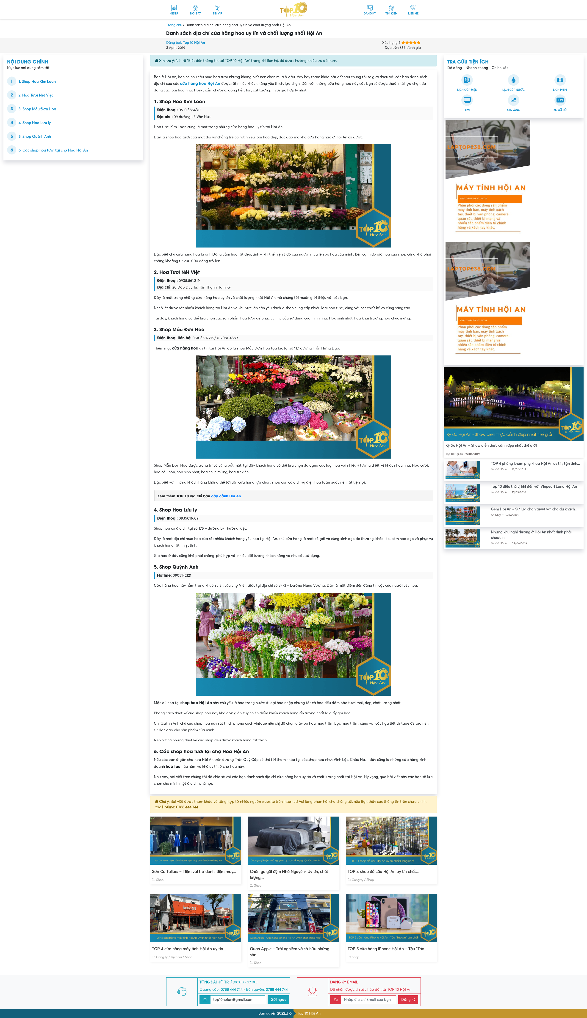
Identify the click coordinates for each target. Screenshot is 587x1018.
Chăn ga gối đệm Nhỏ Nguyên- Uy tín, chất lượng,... (289, 874)
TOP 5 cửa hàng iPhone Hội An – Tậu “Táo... (387, 949)
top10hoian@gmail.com (233, 1000)
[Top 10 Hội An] (293, 9)
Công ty (357, 880)
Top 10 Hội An (309, 1013)
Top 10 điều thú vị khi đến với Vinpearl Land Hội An (534, 486)
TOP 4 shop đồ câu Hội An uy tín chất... (383, 871)
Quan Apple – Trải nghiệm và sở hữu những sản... (289, 952)
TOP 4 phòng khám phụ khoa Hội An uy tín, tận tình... (535, 464)
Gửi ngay (278, 1000)
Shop (160, 880)
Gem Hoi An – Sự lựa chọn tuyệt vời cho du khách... (534, 509)
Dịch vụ (176, 957)
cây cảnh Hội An (226, 495)
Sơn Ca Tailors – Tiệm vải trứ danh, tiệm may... (194, 871)
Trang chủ (174, 25)
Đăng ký (408, 1000)
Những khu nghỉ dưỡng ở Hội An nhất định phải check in (531, 535)
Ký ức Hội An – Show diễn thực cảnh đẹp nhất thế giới (491, 445)
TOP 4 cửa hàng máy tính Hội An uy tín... (189, 949)
